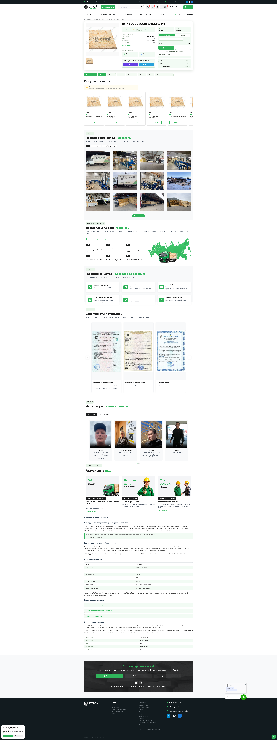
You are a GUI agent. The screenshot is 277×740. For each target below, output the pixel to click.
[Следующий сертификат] (189, 357)
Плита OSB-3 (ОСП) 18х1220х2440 (132, 117)
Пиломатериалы (89, 14)
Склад (105, 146)
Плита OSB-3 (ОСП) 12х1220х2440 (153, 117)
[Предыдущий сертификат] (87, 357)
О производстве (143, 705)
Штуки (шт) (167, 35)
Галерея (102, 74)
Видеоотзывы (92, 414)
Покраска (161, 60)
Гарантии (121, 74)
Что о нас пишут (105, 414)
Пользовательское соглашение (147, 722)
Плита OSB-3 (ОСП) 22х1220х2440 (111, 117)
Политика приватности (145, 720)
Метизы (163, 14)
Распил (160, 63)
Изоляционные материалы (109, 14)
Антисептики (128, 14)
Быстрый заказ (183, 48)
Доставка (111, 74)
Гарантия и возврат (132, 1)
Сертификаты (131, 74)
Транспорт (113, 146)
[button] (137, 463)
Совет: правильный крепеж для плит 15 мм (98, 605)
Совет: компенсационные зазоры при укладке (99, 610)
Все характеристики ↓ (127, 45)
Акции (178, 14)
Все (88, 146)
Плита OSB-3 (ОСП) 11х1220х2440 (177, 116)
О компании (99, 1)
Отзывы (142, 74)
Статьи (141, 711)
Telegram (147, 64)
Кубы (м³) (182, 35)
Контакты (152, 1)
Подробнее (125, 509)
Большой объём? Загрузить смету (175, 51)
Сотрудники (142, 714)
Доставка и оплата (119, 1)
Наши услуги (189, 14)
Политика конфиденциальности (185, 737)
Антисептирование (163, 57)
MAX (132, 64)
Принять (8, 735)
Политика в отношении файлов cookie (149, 729)
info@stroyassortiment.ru (176, 707)
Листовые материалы (146, 14)
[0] (148, 7)
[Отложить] (100, 122)
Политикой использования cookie (10, 732)
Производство (108, 1)
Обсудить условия (163, 510)
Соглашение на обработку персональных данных (150, 726)
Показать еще (138, 215)
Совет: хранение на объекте (94, 616)
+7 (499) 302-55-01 (175, 702)
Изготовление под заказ (164, 66)
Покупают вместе (90, 74)
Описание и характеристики (164, 74)
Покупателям (160, 1)
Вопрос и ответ (143, 1)
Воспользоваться (91, 511)
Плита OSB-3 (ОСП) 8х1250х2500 (94, 116)
